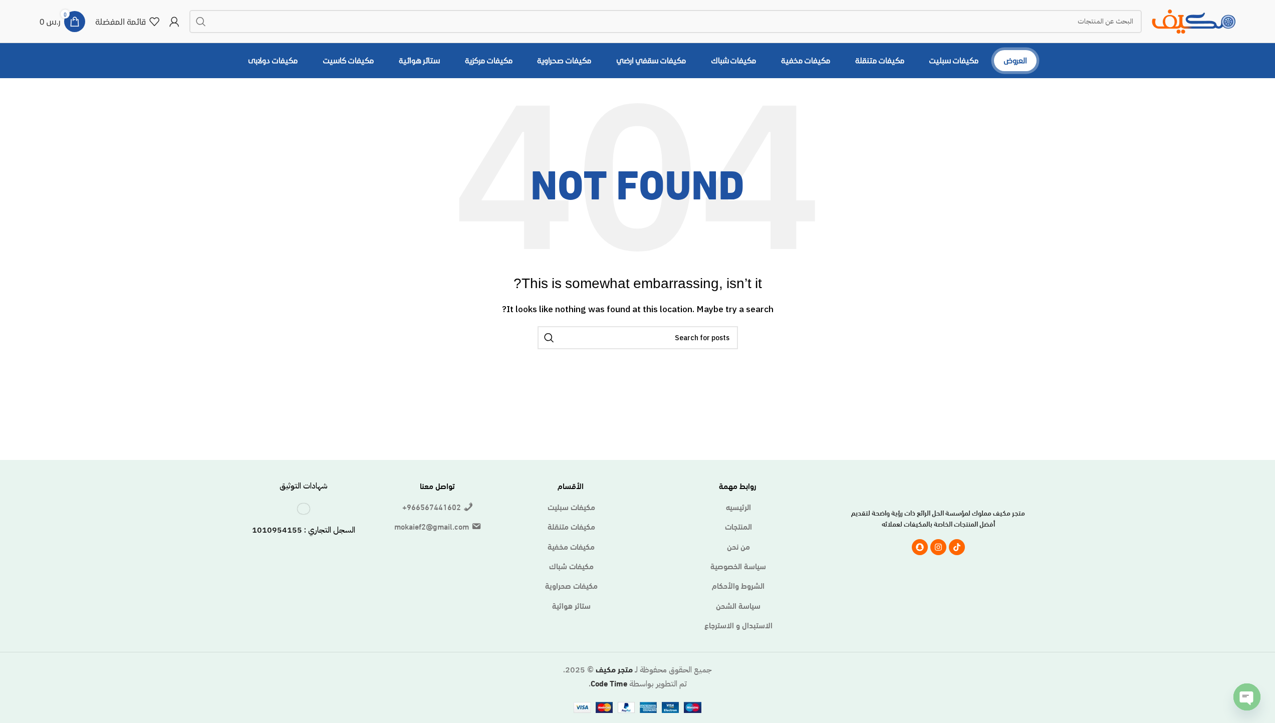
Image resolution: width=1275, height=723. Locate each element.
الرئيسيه (738, 506)
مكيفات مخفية (571, 546)
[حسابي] (174, 22)
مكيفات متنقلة (571, 526)
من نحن (738, 546)
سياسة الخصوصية (738, 565)
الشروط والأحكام (738, 585)
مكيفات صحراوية (571, 585)
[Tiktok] (957, 547)
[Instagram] (938, 547)
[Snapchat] (920, 547)
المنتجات (738, 526)
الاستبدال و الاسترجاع (738, 624)
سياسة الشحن (738, 605)
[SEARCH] (200, 21)
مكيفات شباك (571, 565)
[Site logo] (1193, 19)
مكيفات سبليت (571, 506)
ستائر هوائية (571, 605)
